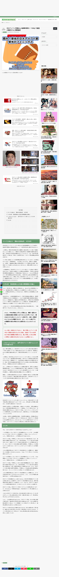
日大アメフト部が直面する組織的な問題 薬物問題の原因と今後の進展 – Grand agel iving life (24, 178)
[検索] (56, 16)
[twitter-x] (53, 16)
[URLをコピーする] (37, 569)
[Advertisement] (21, 83)
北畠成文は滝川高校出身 (12, 167)
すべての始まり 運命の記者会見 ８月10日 (18, 212)
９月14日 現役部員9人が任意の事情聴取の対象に (19, 214)
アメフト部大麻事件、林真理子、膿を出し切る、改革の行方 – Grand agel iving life (24, 120)
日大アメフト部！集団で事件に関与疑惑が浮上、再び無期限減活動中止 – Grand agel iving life (24, 109)
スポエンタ (4, 32)
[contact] (55, 16)
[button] (5, 569)
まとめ (9, 220)
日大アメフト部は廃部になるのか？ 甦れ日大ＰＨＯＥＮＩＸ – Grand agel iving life (24, 142)
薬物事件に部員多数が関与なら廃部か (31, 172)
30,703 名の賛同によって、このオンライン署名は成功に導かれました (24, 100)
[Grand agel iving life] (8, 19)
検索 (55, 28)
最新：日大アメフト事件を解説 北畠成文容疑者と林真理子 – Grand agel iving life (24, 131)
